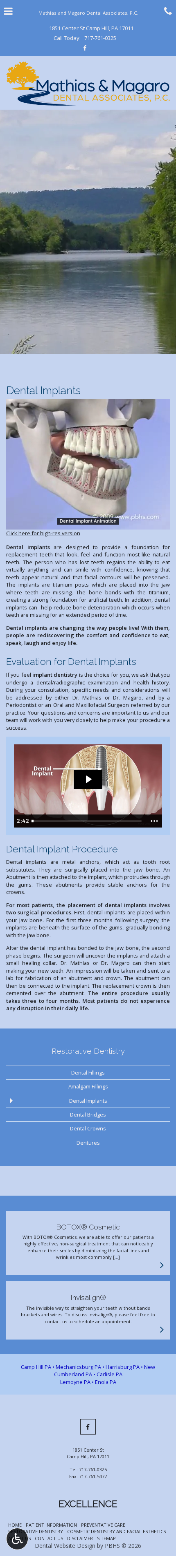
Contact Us (49, 1538)
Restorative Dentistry (88, 1050)
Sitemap (106, 1538)
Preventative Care (103, 1525)
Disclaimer (80, 1538)
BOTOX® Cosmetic (88, 1227)
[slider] (88, 523)
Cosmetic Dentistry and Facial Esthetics (116, 1531)
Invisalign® (88, 1297)
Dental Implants (88, 1100)
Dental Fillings (88, 1072)
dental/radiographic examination (77, 682)
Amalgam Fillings (88, 1086)
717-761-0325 (100, 38)
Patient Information (51, 1525)
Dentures (88, 1142)
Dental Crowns (88, 1128)
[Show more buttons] (154, 821)
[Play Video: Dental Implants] (88, 779)
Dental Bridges (88, 1114)
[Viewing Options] (17, 1539)
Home (15, 1525)
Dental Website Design (65, 1545)
